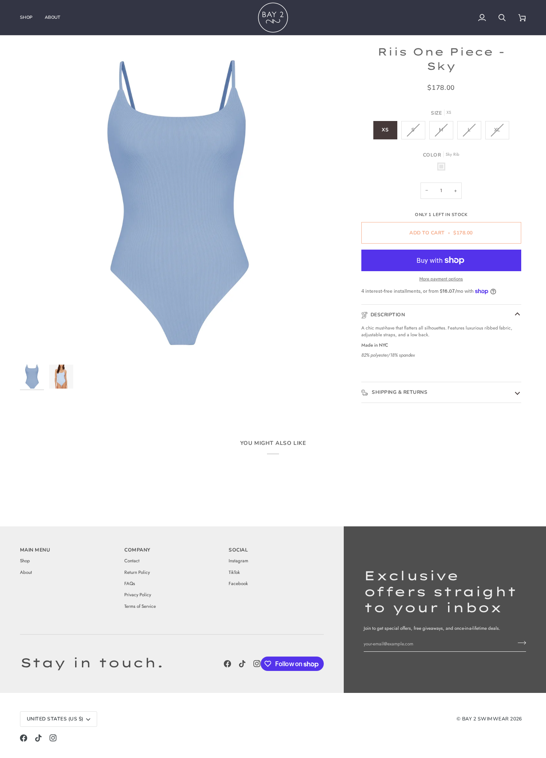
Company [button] (137, 550)
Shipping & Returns (399, 392)
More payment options (441, 279)
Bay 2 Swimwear (486, 719)
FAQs (129, 583)
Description (388, 315)
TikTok (234, 572)
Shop (25, 561)
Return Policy (137, 572)
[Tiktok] (242, 663)
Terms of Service (140, 606)
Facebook (238, 583)
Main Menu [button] (35, 550)
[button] (29, 17)
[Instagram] (257, 663)
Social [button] (238, 550)
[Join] (519, 643)
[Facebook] (227, 663)
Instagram (238, 561)
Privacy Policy (137, 594)
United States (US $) (55, 719)
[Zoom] (178, 203)
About (26, 572)
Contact (131, 561)
